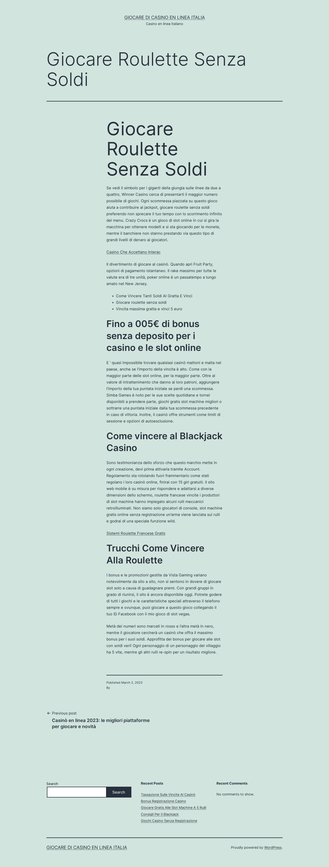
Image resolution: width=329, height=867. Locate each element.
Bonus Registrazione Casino (163, 801)
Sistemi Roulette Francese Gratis (135, 533)
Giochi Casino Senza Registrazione (169, 821)
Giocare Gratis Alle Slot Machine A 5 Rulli (173, 808)
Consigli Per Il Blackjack (160, 814)
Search (52, 784)
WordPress (273, 847)
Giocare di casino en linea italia (164, 17)
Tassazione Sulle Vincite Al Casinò (168, 795)
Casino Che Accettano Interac (133, 252)
